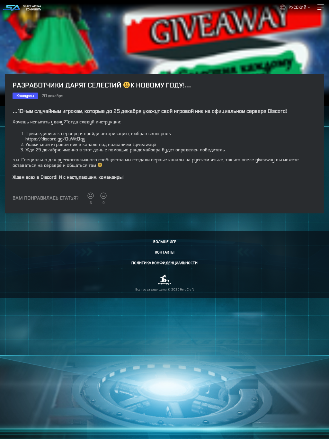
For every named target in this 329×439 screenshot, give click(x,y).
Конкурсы (25, 96)
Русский (298, 7)
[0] (103, 196)
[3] (90, 196)
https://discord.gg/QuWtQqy (55, 139)
